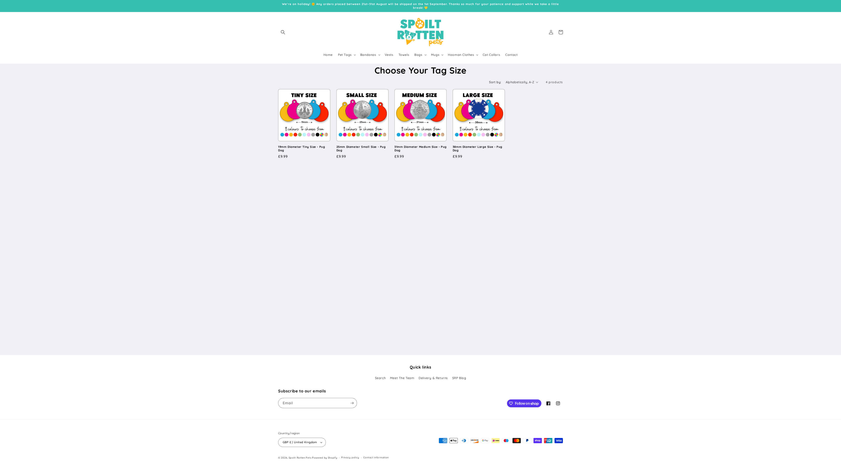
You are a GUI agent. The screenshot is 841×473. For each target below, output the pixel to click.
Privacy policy (350, 457)
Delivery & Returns (433, 378)
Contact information (376, 457)
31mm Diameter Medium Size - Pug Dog (420, 148)
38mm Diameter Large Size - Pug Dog (477, 148)
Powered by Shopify (324, 457)
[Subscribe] (352, 403)
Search (380, 378)
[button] (283, 32)
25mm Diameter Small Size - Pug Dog (361, 148)
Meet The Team (402, 378)
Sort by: (495, 82)
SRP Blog (459, 378)
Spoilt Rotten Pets (300, 457)
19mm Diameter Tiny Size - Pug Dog (301, 148)
